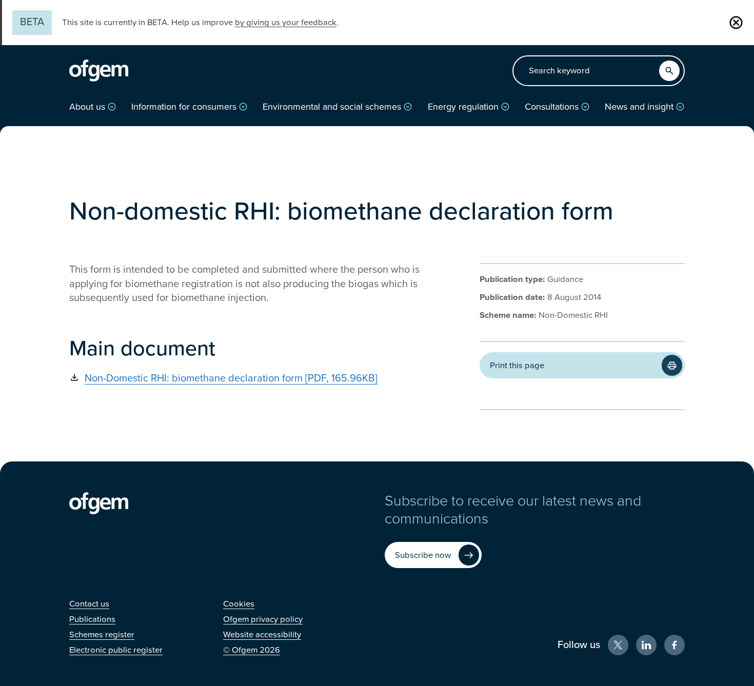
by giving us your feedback (285, 22)
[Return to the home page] (98, 70)
